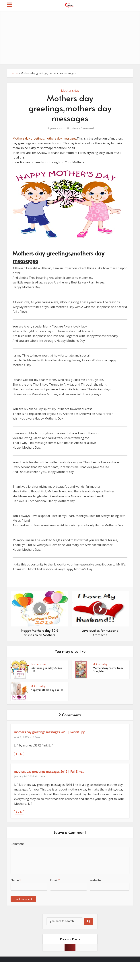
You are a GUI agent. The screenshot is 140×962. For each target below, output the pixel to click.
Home (14, 73)
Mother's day (70, 91)
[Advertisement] (70, 36)
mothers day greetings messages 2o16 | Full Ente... (49, 771)
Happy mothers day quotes (47, 690)
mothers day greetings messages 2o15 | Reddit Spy (49, 732)
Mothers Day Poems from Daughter (108, 669)
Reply (19, 754)
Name (16, 880)
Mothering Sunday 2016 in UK (47, 669)
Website (95, 880)
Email (55, 880)
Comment (17, 844)
